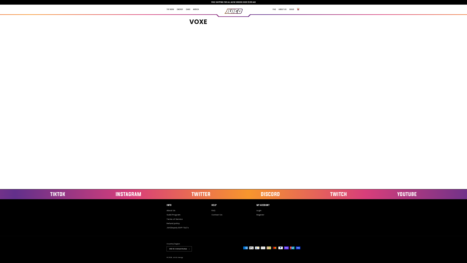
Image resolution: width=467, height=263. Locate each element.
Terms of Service (175, 219)
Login (258, 210)
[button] (298, 9)
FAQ (213, 210)
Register (260, 215)
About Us (171, 210)
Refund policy (173, 223)
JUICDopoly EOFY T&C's (178, 227)
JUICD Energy (178, 257)
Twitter (201, 194)
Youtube (407, 194)
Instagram (128, 194)
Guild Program (173, 215)
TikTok (57, 194)
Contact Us (216, 215)
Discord (270, 194)
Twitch (338, 194)
